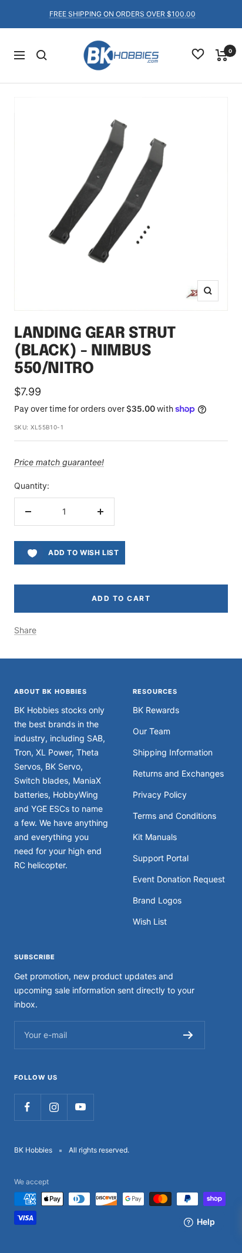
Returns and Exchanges (178, 773)
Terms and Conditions (174, 816)
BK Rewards (156, 710)
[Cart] (222, 55)
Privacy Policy (160, 794)
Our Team (151, 731)
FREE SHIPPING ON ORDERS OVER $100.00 (122, 13)
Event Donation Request (179, 879)
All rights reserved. (99, 1149)
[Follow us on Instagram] (54, 1107)
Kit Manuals (155, 837)
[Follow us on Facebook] (27, 1107)
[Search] (41, 55)
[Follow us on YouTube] (80, 1107)
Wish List (150, 921)
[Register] (188, 1035)
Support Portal (161, 858)
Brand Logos (157, 900)
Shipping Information (173, 752)
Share (25, 630)
